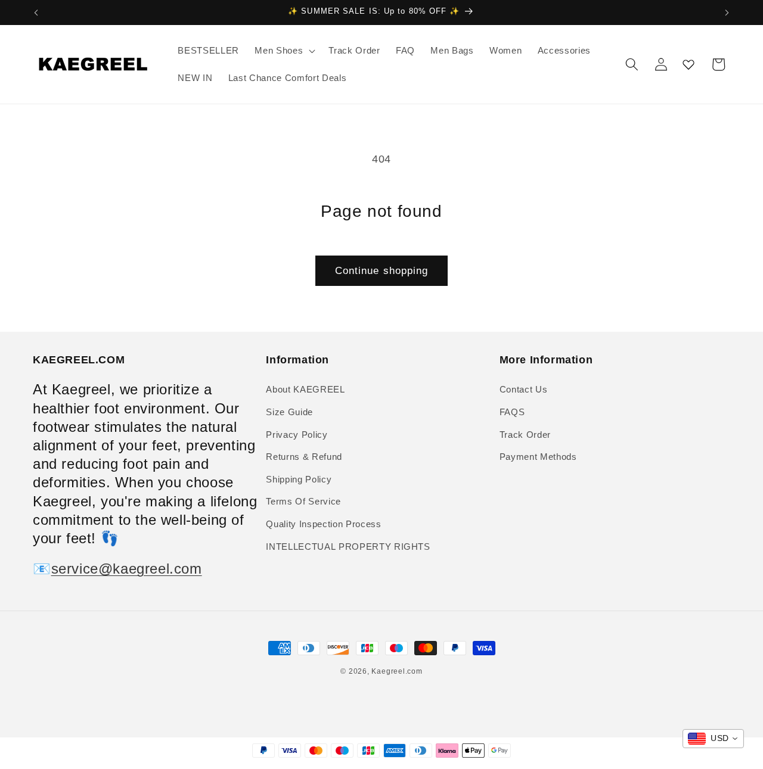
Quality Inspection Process (323, 524)
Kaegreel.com (396, 671)
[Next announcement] (727, 12)
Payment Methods (538, 457)
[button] (284, 50)
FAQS (512, 412)
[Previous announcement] (36, 12)
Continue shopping (382, 270)
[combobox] (713, 738)
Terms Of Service (303, 501)
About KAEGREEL (305, 389)
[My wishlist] (688, 64)
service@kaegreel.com (126, 569)
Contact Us (524, 389)
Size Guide (289, 412)
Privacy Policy (296, 434)
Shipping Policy (298, 479)
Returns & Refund (304, 457)
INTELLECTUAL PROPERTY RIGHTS (348, 546)
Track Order (525, 434)
